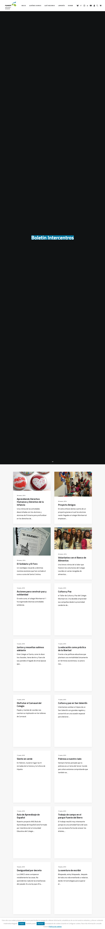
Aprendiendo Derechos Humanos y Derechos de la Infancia (30, 502)
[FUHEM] (9, 5)
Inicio (23, 5)
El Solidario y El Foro (27, 564)
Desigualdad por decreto (29, 870)
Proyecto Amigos (67, 505)
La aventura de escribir (69, 870)
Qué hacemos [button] (50, 5)
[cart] (100, 5)
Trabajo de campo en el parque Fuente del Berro (70, 816)
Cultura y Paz (64, 591)
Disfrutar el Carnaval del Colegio (29, 704)
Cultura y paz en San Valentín (72, 703)
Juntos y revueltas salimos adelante (30, 648)
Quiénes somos (35, 5)
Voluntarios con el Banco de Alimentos (72, 559)
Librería (61, 5)
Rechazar (40, 924)
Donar (70, 5)
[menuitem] (23, 5)
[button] (78, 5)
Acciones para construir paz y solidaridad (31, 593)
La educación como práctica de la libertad (72, 648)
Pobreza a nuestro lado (69, 759)
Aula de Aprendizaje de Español (28, 816)
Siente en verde (24, 759)
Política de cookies (55, 926)
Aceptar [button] (21, 924)
